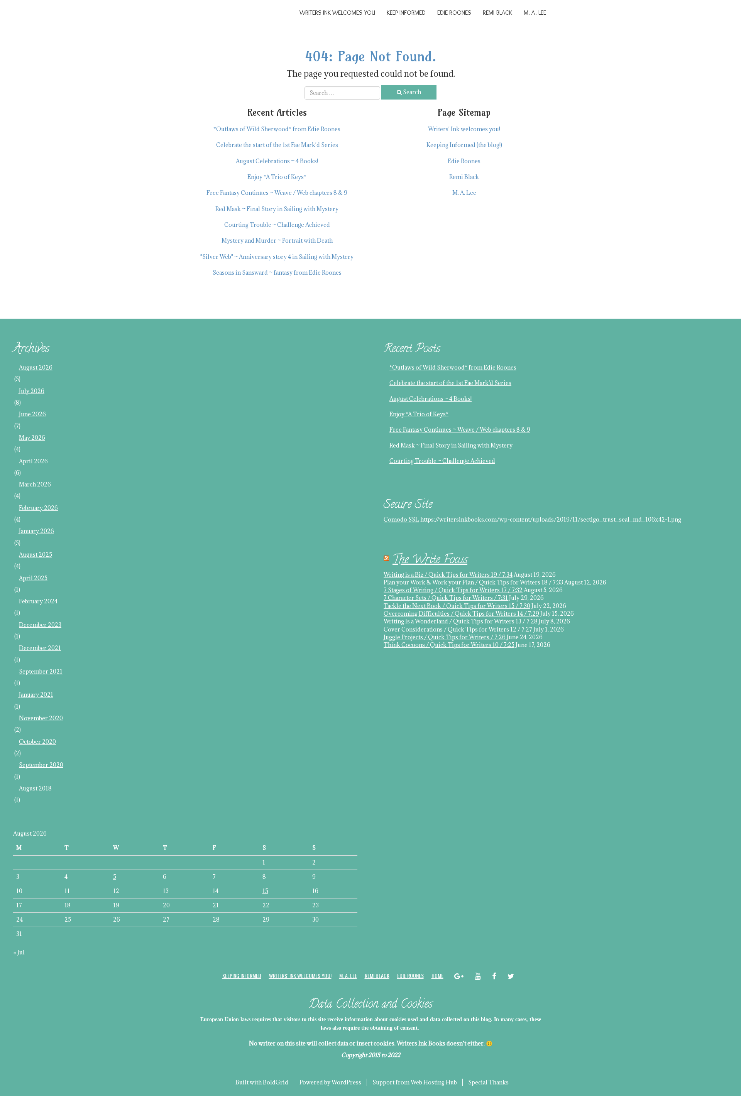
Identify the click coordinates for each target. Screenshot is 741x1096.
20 (166, 905)
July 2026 (31, 391)
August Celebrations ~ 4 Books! (277, 161)
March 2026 (35, 484)
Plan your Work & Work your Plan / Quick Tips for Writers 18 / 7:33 (473, 582)
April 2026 (33, 461)
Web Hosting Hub (434, 1082)
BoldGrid (275, 1082)
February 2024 (38, 601)
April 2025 (33, 578)
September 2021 (41, 671)
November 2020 (41, 718)
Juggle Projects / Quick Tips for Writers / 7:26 (445, 637)
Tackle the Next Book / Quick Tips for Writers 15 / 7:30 (457, 606)
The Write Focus (429, 561)
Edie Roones (454, 12)
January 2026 (36, 531)
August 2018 (35, 788)
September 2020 (41, 764)
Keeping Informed (241, 975)
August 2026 (35, 367)
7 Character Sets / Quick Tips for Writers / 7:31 (446, 597)
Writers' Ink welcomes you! (464, 129)
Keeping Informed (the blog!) (464, 145)
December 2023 (40, 624)
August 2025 (35, 554)
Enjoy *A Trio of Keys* (276, 177)
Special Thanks (488, 1082)
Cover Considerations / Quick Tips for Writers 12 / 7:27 (458, 629)
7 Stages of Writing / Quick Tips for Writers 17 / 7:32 (453, 590)
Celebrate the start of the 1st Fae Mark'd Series (277, 145)
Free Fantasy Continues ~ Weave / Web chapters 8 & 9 (276, 192)
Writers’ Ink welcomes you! (300, 975)
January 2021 (36, 694)
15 (265, 891)
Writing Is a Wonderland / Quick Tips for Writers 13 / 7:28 (461, 621)
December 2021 (40, 648)
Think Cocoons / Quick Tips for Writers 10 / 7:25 (449, 644)
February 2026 (38, 508)
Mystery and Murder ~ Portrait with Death (277, 240)
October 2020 (37, 741)
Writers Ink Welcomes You (337, 12)
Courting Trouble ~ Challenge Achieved (277, 224)
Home (437, 975)
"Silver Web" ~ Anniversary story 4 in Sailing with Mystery (277, 256)
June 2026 (32, 414)
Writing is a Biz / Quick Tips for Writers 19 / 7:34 (448, 574)
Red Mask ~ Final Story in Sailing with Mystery (276, 209)
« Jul (19, 952)
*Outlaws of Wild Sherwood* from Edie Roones (276, 129)
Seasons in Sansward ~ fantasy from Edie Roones (277, 272)
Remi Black (497, 12)
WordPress (346, 1082)
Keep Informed (406, 12)
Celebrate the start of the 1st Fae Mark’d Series (450, 383)
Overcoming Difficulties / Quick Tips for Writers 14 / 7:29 (461, 613)
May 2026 (32, 437)
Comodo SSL (401, 519)
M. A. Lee (535, 12)
